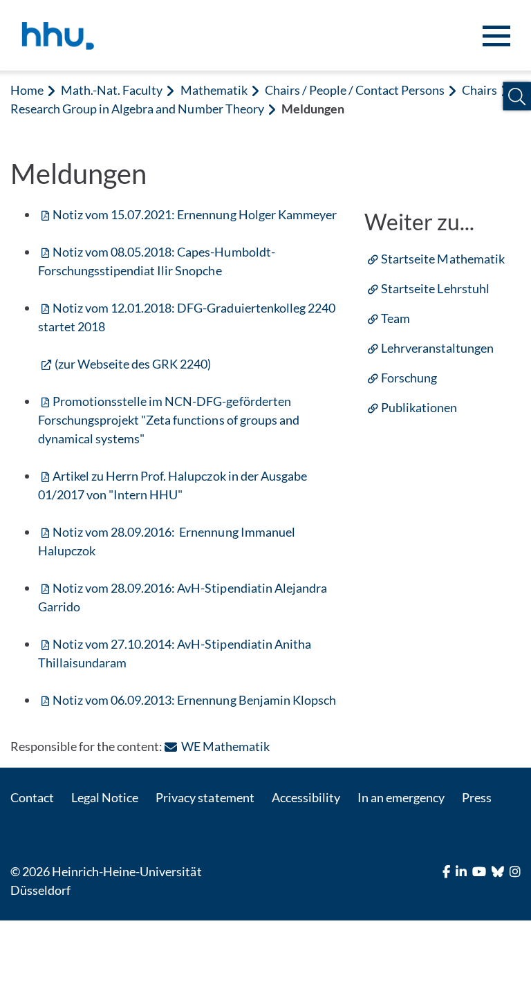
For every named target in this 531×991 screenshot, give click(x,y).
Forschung (409, 377)
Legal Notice (104, 797)
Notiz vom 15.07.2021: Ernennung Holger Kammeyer (195, 214)
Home (27, 90)
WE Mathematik (225, 746)
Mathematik (214, 90)
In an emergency (401, 797)
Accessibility (306, 797)
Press (477, 797)
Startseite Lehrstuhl (435, 288)
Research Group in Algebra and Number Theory (137, 108)
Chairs (479, 90)
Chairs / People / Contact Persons (355, 90)
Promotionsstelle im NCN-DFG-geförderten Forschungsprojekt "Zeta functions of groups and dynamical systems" (168, 419)
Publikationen (419, 407)
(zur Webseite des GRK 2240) (133, 363)
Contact (32, 797)
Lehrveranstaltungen (437, 347)
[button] (517, 96)
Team (395, 318)
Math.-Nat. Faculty (111, 90)
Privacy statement (205, 797)
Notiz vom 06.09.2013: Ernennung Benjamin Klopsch (194, 699)
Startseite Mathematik (443, 258)
